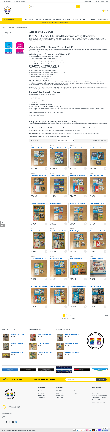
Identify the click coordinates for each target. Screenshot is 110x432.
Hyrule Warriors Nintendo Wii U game (97, 231)
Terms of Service (42, 395)
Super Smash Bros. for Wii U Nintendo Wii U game (58, 231)
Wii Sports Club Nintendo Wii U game (38, 148)
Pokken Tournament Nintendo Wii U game (56, 258)
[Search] (78, 6)
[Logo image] (10, 369)
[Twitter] (6, 422)
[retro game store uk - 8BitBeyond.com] (7, 10)
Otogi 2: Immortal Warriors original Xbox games (45, 343)
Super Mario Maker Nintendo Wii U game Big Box (77, 258)
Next (106, 315)
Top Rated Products (63, 329)
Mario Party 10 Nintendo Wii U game (77, 203)
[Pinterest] (10, 422)
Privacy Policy (59, 397)
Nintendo (32, 145)
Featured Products (8, 329)
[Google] (16, 422)
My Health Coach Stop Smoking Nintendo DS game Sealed (72, 352)
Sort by (60, 140)
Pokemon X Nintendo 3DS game (73, 334)
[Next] (2, 369)
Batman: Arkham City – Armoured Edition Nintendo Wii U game (97, 286)
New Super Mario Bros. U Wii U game (38, 286)
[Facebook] (3, 422)
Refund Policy (59, 390)
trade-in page (52, 136)
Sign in (97, 1)
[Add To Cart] (46, 168)
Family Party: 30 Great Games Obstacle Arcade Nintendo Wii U (97, 258)
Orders (75, 390)
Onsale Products (35, 329)
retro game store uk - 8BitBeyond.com (16, 430)
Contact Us (41, 393)
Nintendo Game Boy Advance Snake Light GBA (17, 343)
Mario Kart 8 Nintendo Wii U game (39, 231)
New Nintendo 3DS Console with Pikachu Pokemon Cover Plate (17, 352)
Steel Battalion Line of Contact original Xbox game (45, 334)
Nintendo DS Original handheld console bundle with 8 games (19, 334)
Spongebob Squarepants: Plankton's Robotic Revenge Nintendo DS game (73, 343)
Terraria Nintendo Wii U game (57, 176)
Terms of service (60, 395)
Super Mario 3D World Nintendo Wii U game (57, 286)
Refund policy (41, 397)
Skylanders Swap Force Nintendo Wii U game (97, 203)
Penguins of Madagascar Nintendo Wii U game (38, 203)
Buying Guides (95, 393)
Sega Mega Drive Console (98, 402)
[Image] (95, 341)
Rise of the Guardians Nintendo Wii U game (96, 148)
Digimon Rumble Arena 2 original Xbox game (45, 352)
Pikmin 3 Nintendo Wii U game (38, 258)
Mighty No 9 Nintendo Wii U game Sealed (58, 148)
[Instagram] (13, 422)
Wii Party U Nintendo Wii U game (78, 176)
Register (102, 1)
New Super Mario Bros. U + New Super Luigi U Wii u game (98, 176)
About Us (40, 390)
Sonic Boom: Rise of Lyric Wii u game (38, 176)
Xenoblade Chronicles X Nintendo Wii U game (77, 286)
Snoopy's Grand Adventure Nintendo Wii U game (58, 203)
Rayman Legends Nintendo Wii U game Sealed (78, 148)
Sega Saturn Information (98, 399)
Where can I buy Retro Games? (99, 395)
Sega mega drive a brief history (99, 397)
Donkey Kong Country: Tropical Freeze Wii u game (77, 231)
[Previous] (107, 369)
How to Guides (95, 390)
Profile (75, 393)
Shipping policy (60, 393)
